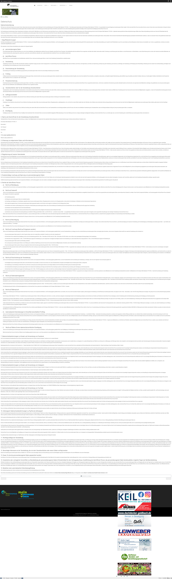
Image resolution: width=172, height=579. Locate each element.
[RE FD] (17, 494)
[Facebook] (168, 1)
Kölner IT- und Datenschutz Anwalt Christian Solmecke (94, 472)
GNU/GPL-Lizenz (86, 515)
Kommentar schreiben (86, 476)
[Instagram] (170, 1)
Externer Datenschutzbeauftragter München (63, 472)
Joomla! (74, 515)
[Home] (34, 5)
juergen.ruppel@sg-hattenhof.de (9, 135)
